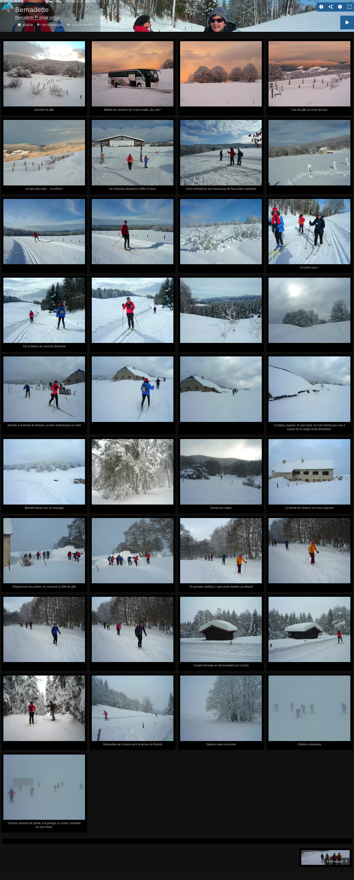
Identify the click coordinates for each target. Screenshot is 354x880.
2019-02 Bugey (83, 25)
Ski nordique (52, 25)
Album (28, 25)
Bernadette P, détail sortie (37, 17)
